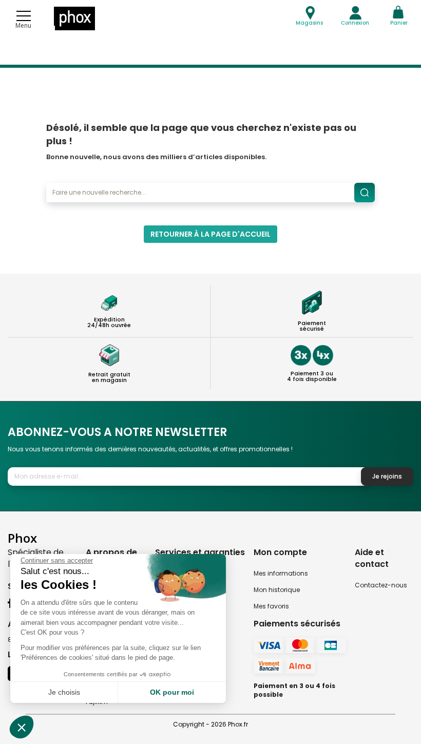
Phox (22, 537)
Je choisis (64, 692)
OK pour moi (172, 692)
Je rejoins (387, 476)
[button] (21, 727)
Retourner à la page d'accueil (210, 234)
